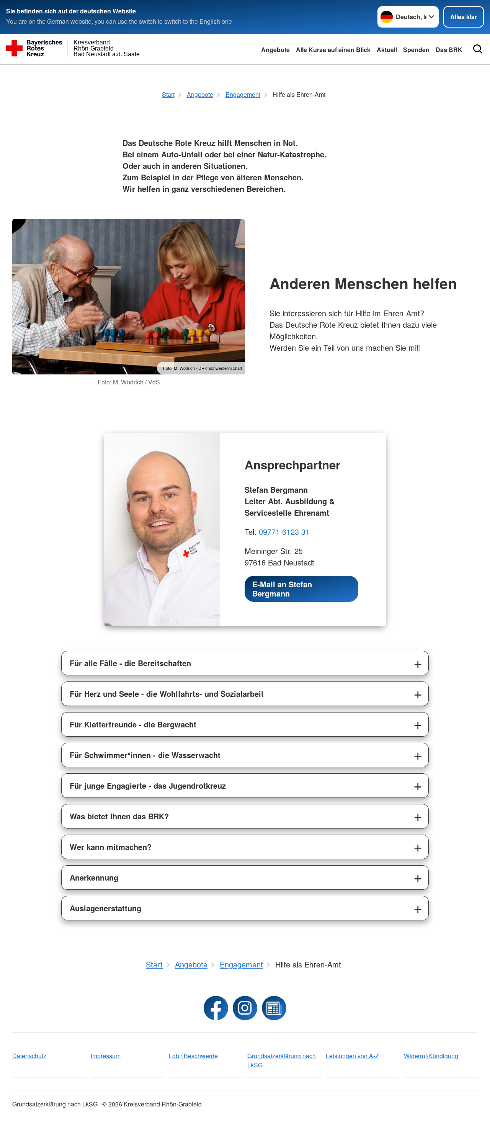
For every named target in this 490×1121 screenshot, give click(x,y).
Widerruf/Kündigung (431, 1055)
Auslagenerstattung (105, 907)
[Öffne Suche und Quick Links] (478, 49)
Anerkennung (94, 877)
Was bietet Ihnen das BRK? (119, 816)
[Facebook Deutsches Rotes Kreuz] (216, 1008)
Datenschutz (29, 1055)
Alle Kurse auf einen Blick (333, 49)
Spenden (416, 49)
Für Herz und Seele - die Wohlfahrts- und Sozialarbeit (167, 693)
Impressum (106, 1055)
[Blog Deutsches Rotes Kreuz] (274, 1008)
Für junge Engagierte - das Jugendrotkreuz (148, 785)
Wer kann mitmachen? (111, 846)
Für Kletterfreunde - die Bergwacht (133, 724)
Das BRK (449, 49)
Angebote (275, 49)
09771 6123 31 (284, 531)
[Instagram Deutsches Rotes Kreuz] (245, 1008)
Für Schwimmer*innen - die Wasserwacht (145, 754)
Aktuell (387, 49)
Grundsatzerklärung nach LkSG (281, 1060)
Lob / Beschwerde (193, 1055)
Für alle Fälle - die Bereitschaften (130, 662)
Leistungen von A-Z (352, 1055)
